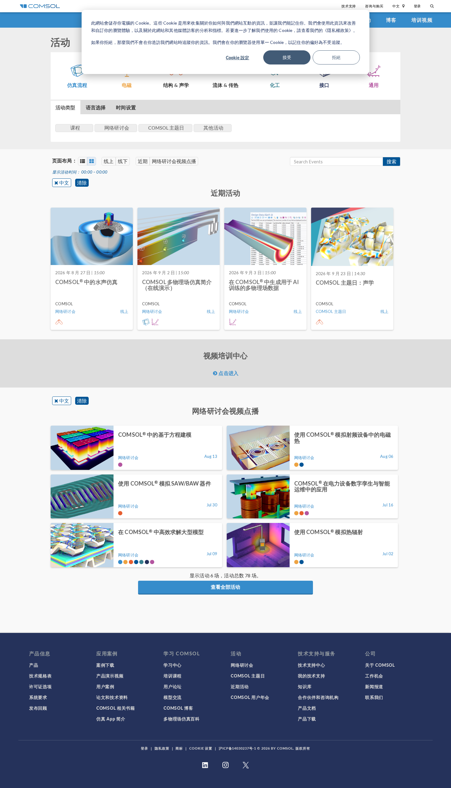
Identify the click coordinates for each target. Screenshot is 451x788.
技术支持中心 (311, 665)
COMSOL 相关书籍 (115, 708)
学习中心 (173, 665)
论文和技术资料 (112, 697)
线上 (109, 161)
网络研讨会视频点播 (174, 161)
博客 (391, 19)
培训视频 (422, 19)
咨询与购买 (374, 6)
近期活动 (240, 686)
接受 (287, 57)
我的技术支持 (311, 676)
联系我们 (374, 697)
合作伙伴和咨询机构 (318, 697)
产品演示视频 (109, 676)
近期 (143, 161)
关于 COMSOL (380, 665)
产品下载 (307, 719)
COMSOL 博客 (178, 708)
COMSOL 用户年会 (250, 697)
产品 (33, 665)
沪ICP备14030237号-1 (237, 748)
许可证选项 (40, 686)
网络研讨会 (242, 665)
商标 (179, 748)
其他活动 (213, 128)
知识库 (304, 686)
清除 (82, 182)
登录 (417, 6)
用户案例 (105, 686)
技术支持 (348, 6)
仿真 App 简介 (110, 719)
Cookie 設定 (237, 57)
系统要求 (38, 697)
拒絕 (336, 57)
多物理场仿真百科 (182, 719)
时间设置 (126, 107)
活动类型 (65, 107)
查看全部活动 (225, 586)
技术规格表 (40, 676)
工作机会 (374, 676)
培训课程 (173, 676)
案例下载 (105, 665)
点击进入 (227, 372)
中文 (64, 182)
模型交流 (173, 697)
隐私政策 (162, 748)
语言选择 (96, 107)
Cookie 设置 (200, 748)
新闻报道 (374, 686)
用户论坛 (173, 686)
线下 (123, 161)
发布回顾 (38, 708)
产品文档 (307, 708)
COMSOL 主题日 (248, 676)
